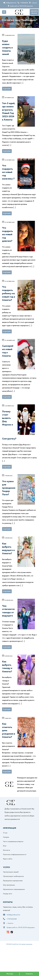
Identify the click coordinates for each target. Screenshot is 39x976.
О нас (5, 833)
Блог (18, 23)
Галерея (6, 837)
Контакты (6, 850)
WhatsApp (9, 974)
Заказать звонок (34, 12)
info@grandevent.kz (11, 3)
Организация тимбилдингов (13, 876)
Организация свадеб (10, 872)
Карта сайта (7, 859)
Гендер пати (7, 893)
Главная (10, 23)
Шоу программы (9, 885)
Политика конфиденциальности (14, 854)
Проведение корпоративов (12, 880)
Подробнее (7, 89)
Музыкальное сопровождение (14, 889)
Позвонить (29, 974)
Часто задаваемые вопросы (13, 841)
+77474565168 (24, 3)
